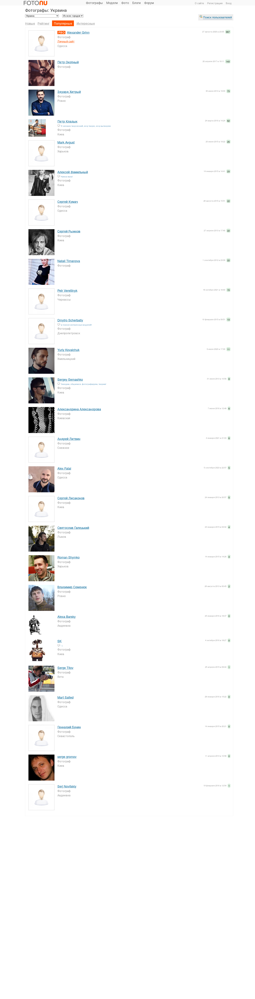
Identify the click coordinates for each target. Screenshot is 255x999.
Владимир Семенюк (72, 587)
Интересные (85, 23)
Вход (229, 3)
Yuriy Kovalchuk (68, 349)
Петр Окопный (68, 62)
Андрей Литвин (68, 438)
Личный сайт (66, 41)
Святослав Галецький (73, 527)
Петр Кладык (67, 121)
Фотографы (94, 2)
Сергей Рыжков (68, 231)
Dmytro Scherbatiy (70, 320)
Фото (125, 2)
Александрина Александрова (79, 409)
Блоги (136, 2)
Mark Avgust (66, 142)
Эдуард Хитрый (69, 91)
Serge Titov (65, 667)
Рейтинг (43, 23)
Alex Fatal (64, 468)
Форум (149, 2)
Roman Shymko (68, 557)
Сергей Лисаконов (70, 498)
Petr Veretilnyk (67, 290)
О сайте (199, 3)
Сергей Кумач (67, 201)
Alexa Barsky (66, 616)
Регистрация (215, 3)
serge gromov (66, 756)
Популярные (63, 23)
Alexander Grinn (78, 32)
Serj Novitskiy (66, 786)
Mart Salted (65, 697)
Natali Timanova (68, 260)
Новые (30, 23)
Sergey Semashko (70, 379)
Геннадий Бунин (69, 727)
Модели (112, 2)
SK (59, 641)
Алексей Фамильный (72, 172)
